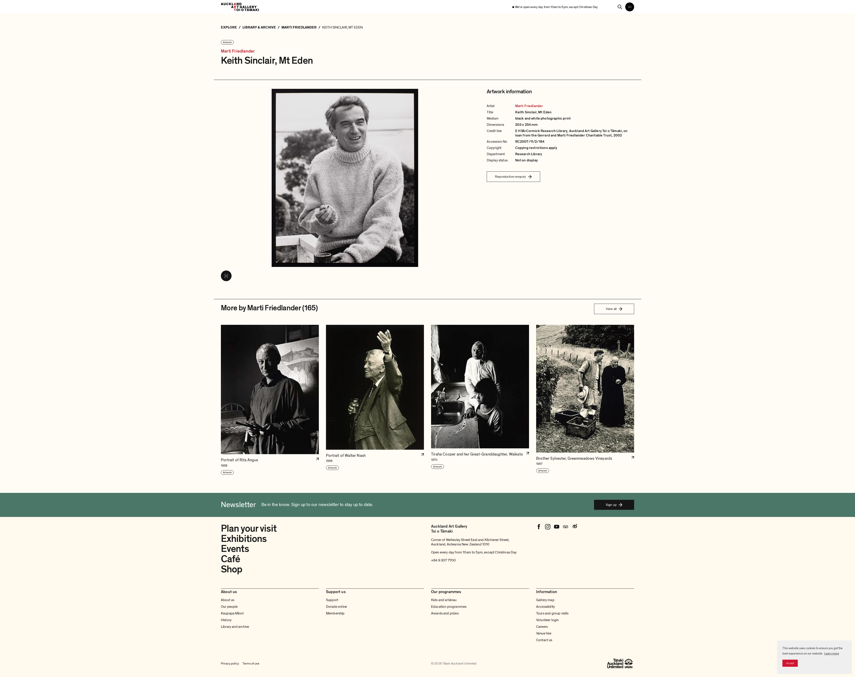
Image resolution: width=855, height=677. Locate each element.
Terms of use (250, 663)
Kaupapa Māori (232, 613)
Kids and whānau (443, 600)
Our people (229, 606)
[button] (270, 400)
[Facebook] (539, 526)
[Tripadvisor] (565, 526)
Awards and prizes (445, 613)
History (226, 620)
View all (611, 309)
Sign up (611, 504)
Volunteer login (547, 620)
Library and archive (235, 626)
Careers (542, 626)
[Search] (619, 6)
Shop (231, 569)
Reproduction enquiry (510, 176)
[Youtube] (556, 526)
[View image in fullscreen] (226, 275)
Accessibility (545, 606)
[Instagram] (547, 526)
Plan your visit (249, 528)
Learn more (831, 653)
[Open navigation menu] (629, 6)
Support (332, 600)
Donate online (336, 606)
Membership (335, 613)
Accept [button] (790, 663)
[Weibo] (574, 526)
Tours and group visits (552, 613)
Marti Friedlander (238, 51)
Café (230, 559)
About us (227, 600)
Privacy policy (230, 663)
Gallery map (545, 600)
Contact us (544, 640)
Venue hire (544, 633)
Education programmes (448, 606)
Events (235, 548)
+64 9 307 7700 (443, 560)
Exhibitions (244, 538)
